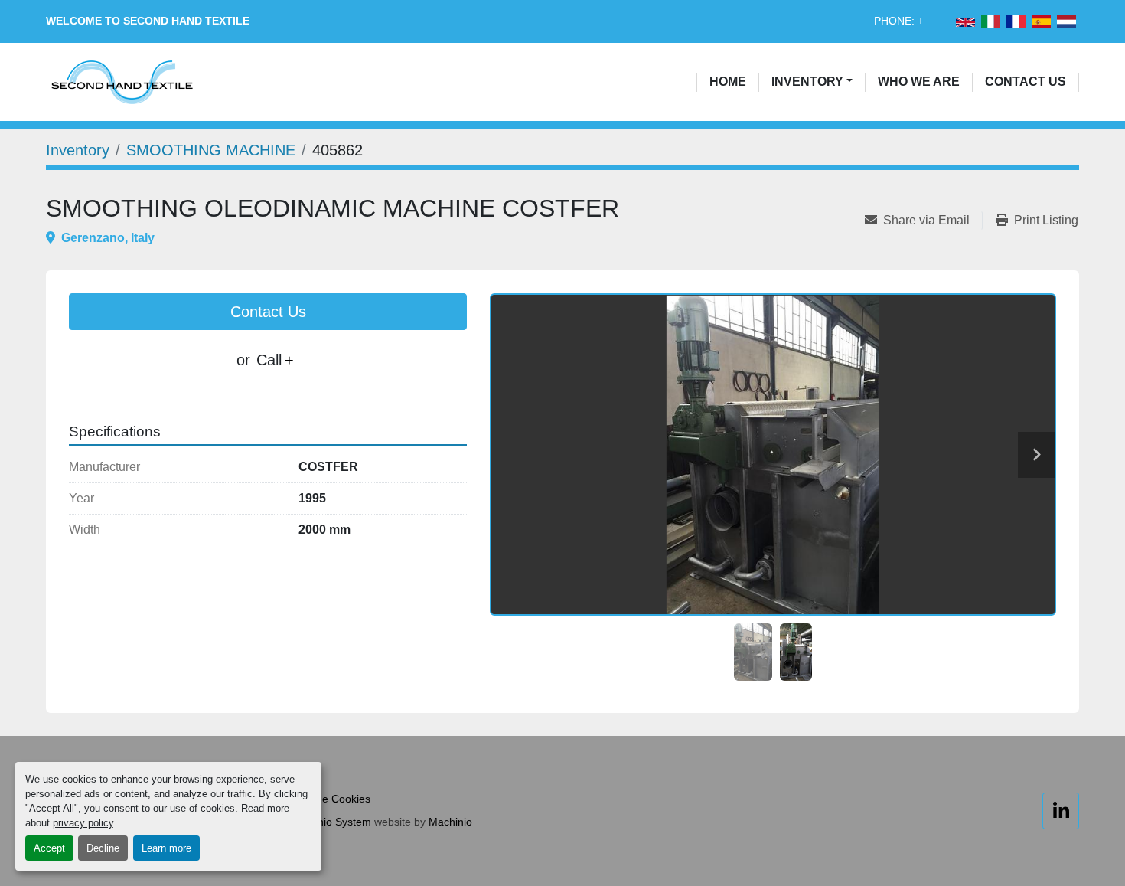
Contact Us (1025, 81)
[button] (812, 82)
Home (727, 81)
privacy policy (83, 823)
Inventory (807, 81)
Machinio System (330, 822)
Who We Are (919, 81)
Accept (49, 848)
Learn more (166, 848)
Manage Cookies (329, 799)
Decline (102, 848)
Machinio (450, 822)
